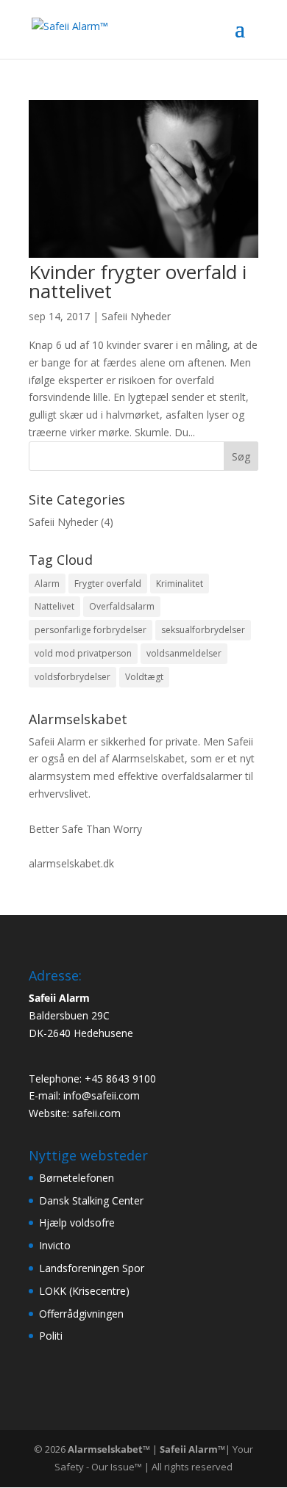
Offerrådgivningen (81, 1314)
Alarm (47, 583)
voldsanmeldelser (184, 653)
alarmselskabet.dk (71, 863)
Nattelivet (54, 606)
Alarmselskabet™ (109, 1449)
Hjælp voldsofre (77, 1222)
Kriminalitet (179, 583)
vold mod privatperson (83, 653)
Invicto (55, 1245)
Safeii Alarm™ (192, 1449)
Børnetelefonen (76, 1178)
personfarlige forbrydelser (90, 630)
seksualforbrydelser (203, 630)
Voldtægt (144, 677)
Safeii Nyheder (136, 316)
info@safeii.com (101, 1095)
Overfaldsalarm (122, 606)
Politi (51, 1336)
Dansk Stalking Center (91, 1200)
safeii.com (96, 1113)
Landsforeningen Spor (91, 1268)
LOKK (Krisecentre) (84, 1291)
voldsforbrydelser (72, 677)
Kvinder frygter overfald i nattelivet (138, 281)
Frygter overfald (107, 583)
